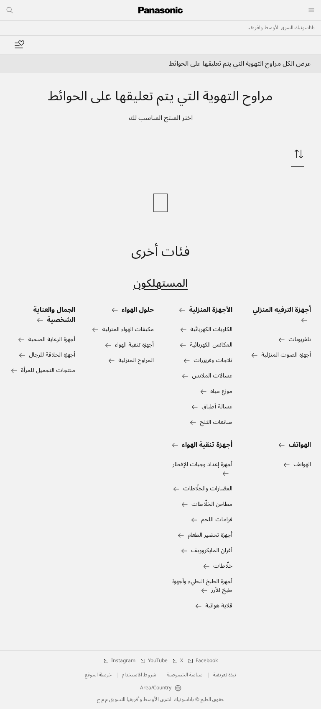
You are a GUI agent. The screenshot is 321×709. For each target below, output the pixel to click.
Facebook (207, 661)
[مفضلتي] (19, 45)
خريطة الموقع (98, 675)
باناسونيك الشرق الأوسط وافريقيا (281, 28)
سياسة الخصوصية (185, 675)
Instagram (123, 661)
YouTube (158, 661)
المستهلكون (160, 283)
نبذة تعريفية (224, 675)
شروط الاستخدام (139, 675)
